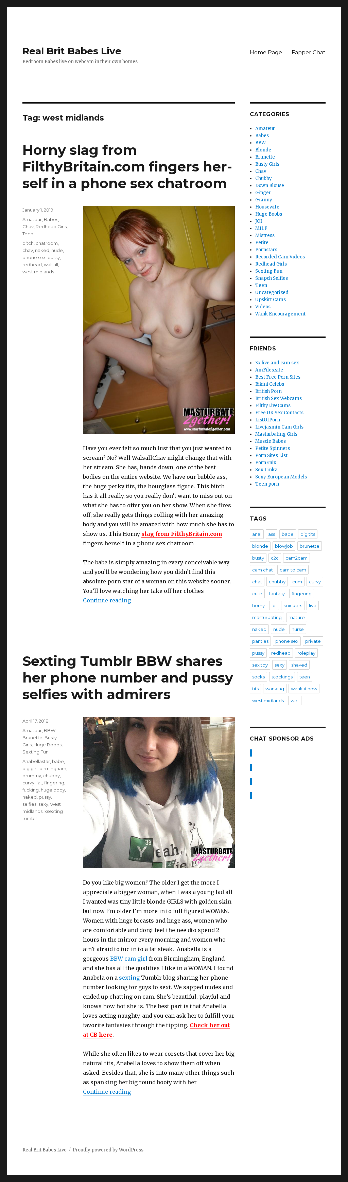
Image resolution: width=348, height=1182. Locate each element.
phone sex (34, 257)
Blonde (263, 150)
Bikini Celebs (269, 384)
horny (258, 605)
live (312, 605)
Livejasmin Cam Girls (279, 427)
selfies (29, 804)
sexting (129, 977)
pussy (54, 257)
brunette (309, 546)
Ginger (263, 193)
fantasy (277, 593)
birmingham (52, 768)
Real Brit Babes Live (71, 51)
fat (39, 782)
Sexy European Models (281, 477)
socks (258, 676)
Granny (263, 200)
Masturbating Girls (276, 434)
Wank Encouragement (280, 314)
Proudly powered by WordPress (108, 1150)
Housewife (267, 207)
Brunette (32, 737)
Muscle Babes (270, 441)
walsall (51, 264)
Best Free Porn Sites (277, 377)
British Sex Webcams (278, 398)
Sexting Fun (35, 751)
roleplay (306, 653)
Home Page (266, 52)
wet (295, 700)
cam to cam (293, 569)
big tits (307, 534)
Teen (27, 233)
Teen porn (267, 484)
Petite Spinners (272, 448)
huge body (53, 790)
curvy (28, 782)
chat (257, 581)
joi (274, 605)
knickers (292, 605)
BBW (49, 730)
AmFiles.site (269, 370)
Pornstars (266, 250)
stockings (282, 676)
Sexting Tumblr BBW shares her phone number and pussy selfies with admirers (127, 678)
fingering (54, 782)
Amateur (32, 219)
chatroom (47, 243)
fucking (30, 790)
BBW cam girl (128, 958)
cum (297, 581)
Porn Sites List (271, 455)
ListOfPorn (267, 420)
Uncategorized (272, 292)
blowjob (284, 546)
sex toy (260, 665)
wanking (274, 688)
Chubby (263, 178)
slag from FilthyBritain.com (181, 533)
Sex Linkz (266, 470)
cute (257, 593)
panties (260, 641)
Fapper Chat (309, 52)
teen (304, 676)
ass (271, 534)
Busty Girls (267, 164)
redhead (32, 264)
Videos (263, 307)
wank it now (304, 688)
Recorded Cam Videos (280, 257)
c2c (275, 558)
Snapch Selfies (271, 278)
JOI (258, 221)
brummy (31, 775)
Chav (28, 226)
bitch (28, 243)
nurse (298, 629)
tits (255, 688)
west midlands (38, 271)
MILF (261, 228)
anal (256, 534)
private (313, 641)
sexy (43, 804)
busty (258, 558)
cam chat (262, 569)
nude (57, 250)
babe (58, 761)
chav (27, 250)
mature (297, 617)
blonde (260, 546)
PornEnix (265, 463)
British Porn (268, 391)
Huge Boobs (48, 744)
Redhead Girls (51, 226)
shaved (299, 665)
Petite (261, 243)
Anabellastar (36, 761)
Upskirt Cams (270, 300)
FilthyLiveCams (273, 405)
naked (42, 250)
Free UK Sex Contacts (279, 413)
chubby (51, 775)
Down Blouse (269, 185)
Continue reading (107, 600)
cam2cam (296, 558)
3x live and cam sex (277, 363)
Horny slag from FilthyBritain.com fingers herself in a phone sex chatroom (127, 167)
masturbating (267, 617)
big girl (29, 768)
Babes (51, 219)
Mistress (265, 235)
